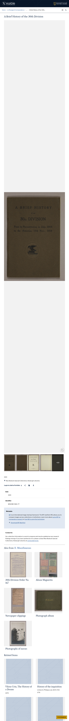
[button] (34, 236)
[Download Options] (33, 485)
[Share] (24, 485)
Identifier (8, 501)
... (26, 10)
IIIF (10, 515)
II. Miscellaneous (22, 548)
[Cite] (29, 485)
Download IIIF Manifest (18, 523)
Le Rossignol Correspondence (15, 10)
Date (6, 492)
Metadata (9, 511)
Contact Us (8, 533)
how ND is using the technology (34, 519)
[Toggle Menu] (63, 10)
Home (4, 10)
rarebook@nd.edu (32, 541)
